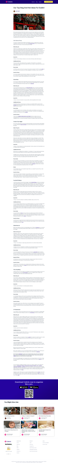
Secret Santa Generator (33, 451)
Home (18, 442)
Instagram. (38, 351)
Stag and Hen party (29, 87)
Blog (36, 1)
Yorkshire (40, 365)
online (42, 69)
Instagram (33, 163)
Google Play (32, 446)
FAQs (17, 447)
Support (40, 1)
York (37, 365)
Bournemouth (27, 365)
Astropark (32, 83)
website (26, 112)
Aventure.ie (37, 227)
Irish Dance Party (32, 43)
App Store (31, 444)
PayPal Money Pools (33, 447)
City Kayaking (25, 272)
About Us (33, 1)
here (22, 222)
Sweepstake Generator (33, 449)
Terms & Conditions (46, 442)
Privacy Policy (45, 444)
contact (25, 265)
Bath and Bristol (18, 366)
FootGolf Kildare (33, 182)
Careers (18, 452)
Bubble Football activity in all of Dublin (24, 116)
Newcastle (31, 365)
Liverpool (23, 366)
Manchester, (19, 365)
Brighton (22, 365)
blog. (22, 369)
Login (30, 442)
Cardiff (14, 366)
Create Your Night (23, 124)
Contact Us (18, 451)
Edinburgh (34, 365)
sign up (40, 359)
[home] (9, 2)
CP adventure (32, 312)
